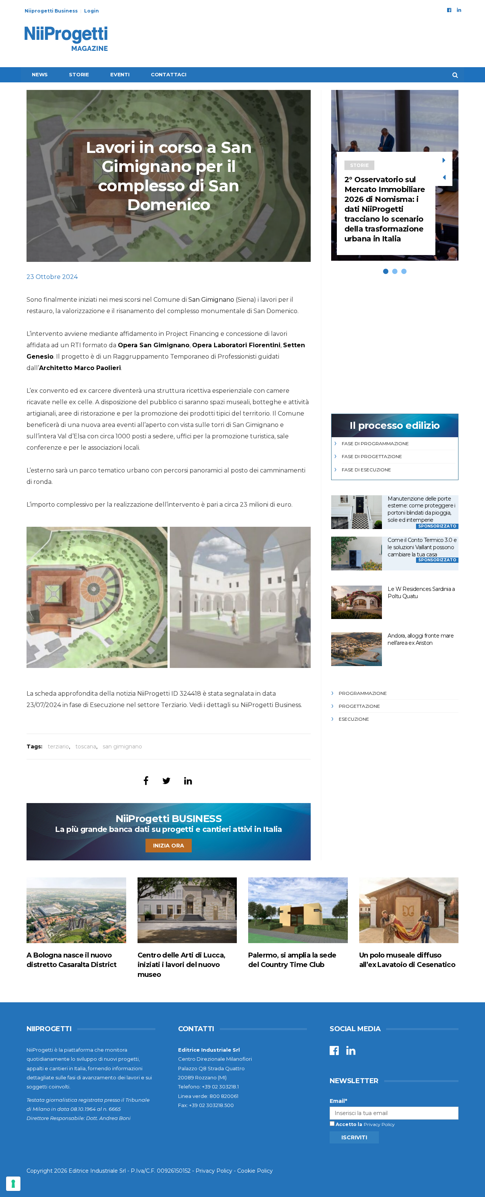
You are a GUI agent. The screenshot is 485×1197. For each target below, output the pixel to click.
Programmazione (363, 693)
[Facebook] (449, 10)
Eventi (120, 74)
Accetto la (348, 1124)
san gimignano (122, 746)
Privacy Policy (379, 1124)
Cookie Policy (255, 1170)
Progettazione (359, 706)
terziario (58, 746)
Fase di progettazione (372, 456)
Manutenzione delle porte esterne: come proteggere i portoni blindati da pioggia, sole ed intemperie (421, 509)
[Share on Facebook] (145, 781)
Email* (338, 1101)
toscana (85, 746)
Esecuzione (354, 719)
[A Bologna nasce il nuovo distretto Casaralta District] (76, 910)
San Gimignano (211, 299)
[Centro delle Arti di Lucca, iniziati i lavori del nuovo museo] (187, 910)
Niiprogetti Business (51, 11)
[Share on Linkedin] (188, 781)
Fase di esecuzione (366, 469)
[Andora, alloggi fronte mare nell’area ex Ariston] (356, 649)
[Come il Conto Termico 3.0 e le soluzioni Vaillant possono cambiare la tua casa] (356, 553)
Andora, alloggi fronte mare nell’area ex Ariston (421, 639)
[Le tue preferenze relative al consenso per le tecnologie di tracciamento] (13, 1184)
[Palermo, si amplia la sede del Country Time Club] (298, 910)
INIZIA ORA (168, 845)
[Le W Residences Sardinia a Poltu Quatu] (356, 602)
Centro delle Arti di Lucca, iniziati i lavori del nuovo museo (181, 964)
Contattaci (168, 74)
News (40, 74)
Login (91, 11)
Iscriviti (354, 1137)
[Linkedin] (459, 10)
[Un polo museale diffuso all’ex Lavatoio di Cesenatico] (409, 910)
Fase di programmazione (375, 443)
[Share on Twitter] (166, 781)
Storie (79, 74)
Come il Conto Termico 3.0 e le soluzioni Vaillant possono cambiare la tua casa (422, 547)
